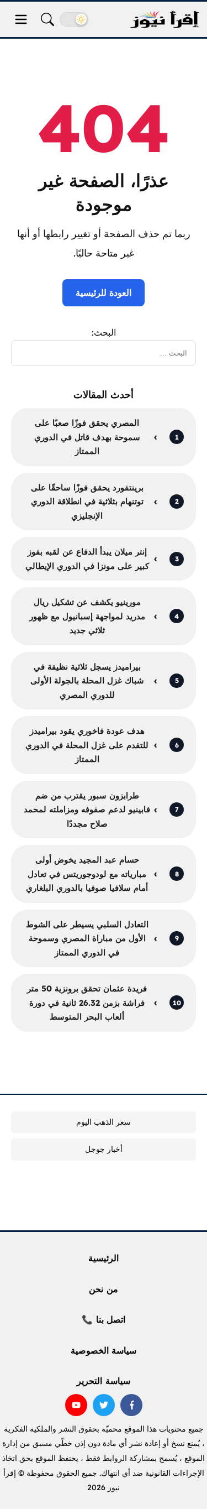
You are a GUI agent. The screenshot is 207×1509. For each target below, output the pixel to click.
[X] (104, 1405)
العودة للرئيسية (103, 292)
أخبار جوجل (104, 1149)
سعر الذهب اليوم (103, 1122)
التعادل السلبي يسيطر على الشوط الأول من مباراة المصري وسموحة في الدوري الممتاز (87, 938)
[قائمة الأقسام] (21, 19)
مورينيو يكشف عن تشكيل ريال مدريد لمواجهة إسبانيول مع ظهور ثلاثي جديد (87, 616)
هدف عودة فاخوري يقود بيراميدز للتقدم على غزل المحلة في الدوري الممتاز (86, 744)
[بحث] (47, 19)
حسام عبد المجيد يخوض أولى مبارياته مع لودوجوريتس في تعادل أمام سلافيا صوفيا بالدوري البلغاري (87, 873)
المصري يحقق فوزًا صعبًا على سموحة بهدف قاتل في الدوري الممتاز (87, 436)
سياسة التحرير (103, 1380)
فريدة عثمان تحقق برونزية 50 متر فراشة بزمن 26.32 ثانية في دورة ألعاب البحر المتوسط (87, 1002)
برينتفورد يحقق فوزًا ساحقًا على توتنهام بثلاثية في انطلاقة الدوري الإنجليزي (87, 501)
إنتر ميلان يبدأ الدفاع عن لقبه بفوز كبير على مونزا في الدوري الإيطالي (87, 558)
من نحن (103, 1288)
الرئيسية (103, 1257)
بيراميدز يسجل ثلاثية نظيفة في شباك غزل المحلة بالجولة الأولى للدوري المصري (87, 680)
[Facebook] (131, 1405)
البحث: (104, 332)
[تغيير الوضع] (74, 19)
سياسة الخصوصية (103, 1350)
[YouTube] (76, 1405)
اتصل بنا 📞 (103, 1319)
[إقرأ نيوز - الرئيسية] (164, 20)
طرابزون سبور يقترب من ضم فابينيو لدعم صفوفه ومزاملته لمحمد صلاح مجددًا (87, 809)
